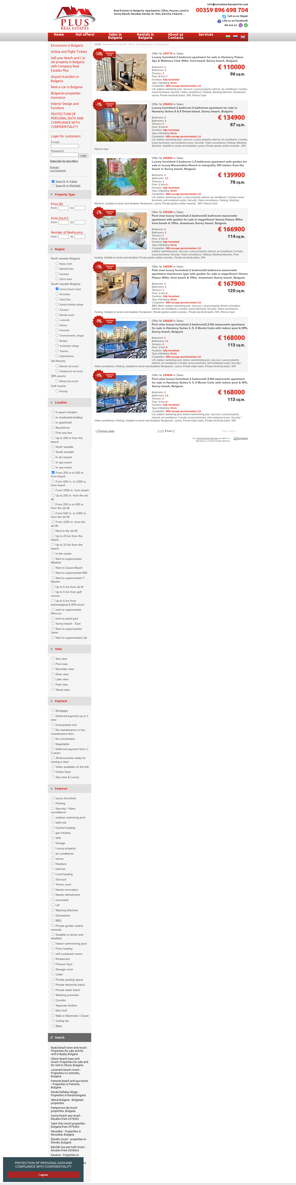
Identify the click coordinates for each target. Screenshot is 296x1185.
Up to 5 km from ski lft (69, 586)
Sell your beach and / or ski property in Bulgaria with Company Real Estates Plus (68, 64)
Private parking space (69, 979)
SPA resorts (58, 376)
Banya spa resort (69, 381)
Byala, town (66, 263)
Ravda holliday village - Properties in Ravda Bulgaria (68, 1093)
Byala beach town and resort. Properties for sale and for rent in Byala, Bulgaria (69, 1051)
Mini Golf (61, 1010)
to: (72, 207)
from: (54, 207)
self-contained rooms (69, 953)
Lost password (58, 170)
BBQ (58, 920)
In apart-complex (66, 412)
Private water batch (68, 990)
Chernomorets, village (72, 335)
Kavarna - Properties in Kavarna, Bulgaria (65, 1156)
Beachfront (62, 427)
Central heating (65, 827)
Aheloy (63, 325)
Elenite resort (67, 315)
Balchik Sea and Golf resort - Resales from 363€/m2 (68, 1148)
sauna (59, 858)
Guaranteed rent (66, 724)
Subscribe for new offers (64, 161)
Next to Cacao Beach (69, 567)
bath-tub (61, 822)
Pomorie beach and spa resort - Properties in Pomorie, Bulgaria (69, 1084)
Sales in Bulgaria (115, 36)
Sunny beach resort (70, 289)
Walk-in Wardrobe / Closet (72, 1015)
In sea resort (64, 467)
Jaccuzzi (61, 879)
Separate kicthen (66, 1005)
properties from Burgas (207, 438)
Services (206, 34)
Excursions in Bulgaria (67, 45)
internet (60, 868)
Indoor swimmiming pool (71, 943)
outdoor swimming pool (70, 817)
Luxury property (66, 848)
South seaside (65, 452)
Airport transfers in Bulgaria (65, 79)
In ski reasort (64, 457)
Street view (63, 689)
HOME (97, 44)
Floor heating (64, 948)
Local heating (64, 874)
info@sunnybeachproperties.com (227, 4)
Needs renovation (67, 889)
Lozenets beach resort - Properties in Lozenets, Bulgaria (66, 1073)
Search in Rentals (68, 186)
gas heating (63, 832)
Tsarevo (64, 351)
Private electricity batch (70, 984)
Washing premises (67, 995)
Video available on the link (72, 766)
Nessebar (65, 294)
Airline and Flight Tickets (69, 51)
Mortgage (62, 710)
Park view (62, 684)
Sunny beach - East (68, 623)
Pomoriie (64, 330)
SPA (58, 838)
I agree (43, 1174)
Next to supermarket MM (71, 572)
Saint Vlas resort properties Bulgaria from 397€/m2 (68, 1125)
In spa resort (64, 462)
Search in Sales (66, 181)
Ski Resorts (58, 361)
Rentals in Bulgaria (145, 36)
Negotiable (62, 744)
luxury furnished (66, 798)
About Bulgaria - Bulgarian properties (67, 1101)
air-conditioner (65, 853)
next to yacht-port (67, 618)
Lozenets (65, 320)
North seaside (64, 446)
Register (54, 167)
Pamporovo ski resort (71, 371)
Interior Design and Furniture (65, 106)
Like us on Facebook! (235, 20)
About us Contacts (175, 36)
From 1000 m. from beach (72, 490)
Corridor (61, 1000)
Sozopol (64, 309)
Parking (60, 803)
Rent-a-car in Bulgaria (67, 87)
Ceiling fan (62, 1020)
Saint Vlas (65, 299)
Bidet (59, 1026)
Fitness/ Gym (64, 964)
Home (59, 34)
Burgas (63, 341)
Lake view (62, 679)
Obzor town (66, 279)
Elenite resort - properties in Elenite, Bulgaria (68, 1141)
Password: (56, 151)
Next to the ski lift (66, 530)
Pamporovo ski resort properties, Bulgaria (64, 1109)
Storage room (64, 969)
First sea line (64, 432)
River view (62, 674)
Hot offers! (85, 34)
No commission (65, 738)
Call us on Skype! (237, 16)
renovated (62, 900)
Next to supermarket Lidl (71, 637)
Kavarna (64, 274)
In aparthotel (64, 422)
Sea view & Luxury (67, 777)
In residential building (69, 417)
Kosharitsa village (69, 346)
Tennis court (63, 884)
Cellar (59, 974)
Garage (60, 843)
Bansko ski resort (69, 366)
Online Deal (63, 771)
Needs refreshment (68, 894)
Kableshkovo (67, 356)
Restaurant (63, 958)
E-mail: (55, 142)
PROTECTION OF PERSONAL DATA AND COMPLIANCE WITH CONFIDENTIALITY (43, 1164)
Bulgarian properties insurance (66, 95)
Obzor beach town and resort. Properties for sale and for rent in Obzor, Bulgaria (69, 1062)
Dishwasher (63, 915)
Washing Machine (67, 910)
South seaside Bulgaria (65, 283)
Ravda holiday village (71, 304)
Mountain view (65, 669)
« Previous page (104, 431)
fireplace (61, 863)
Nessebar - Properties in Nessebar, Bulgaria (66, 1133)
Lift (57, 905)
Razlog (63, 391)
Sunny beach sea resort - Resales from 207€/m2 (66, 1117)
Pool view (62, 664)
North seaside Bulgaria (65, 258)
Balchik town (66, 269)
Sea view (61, 658)
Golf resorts (58, 386)
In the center (64, 553)
